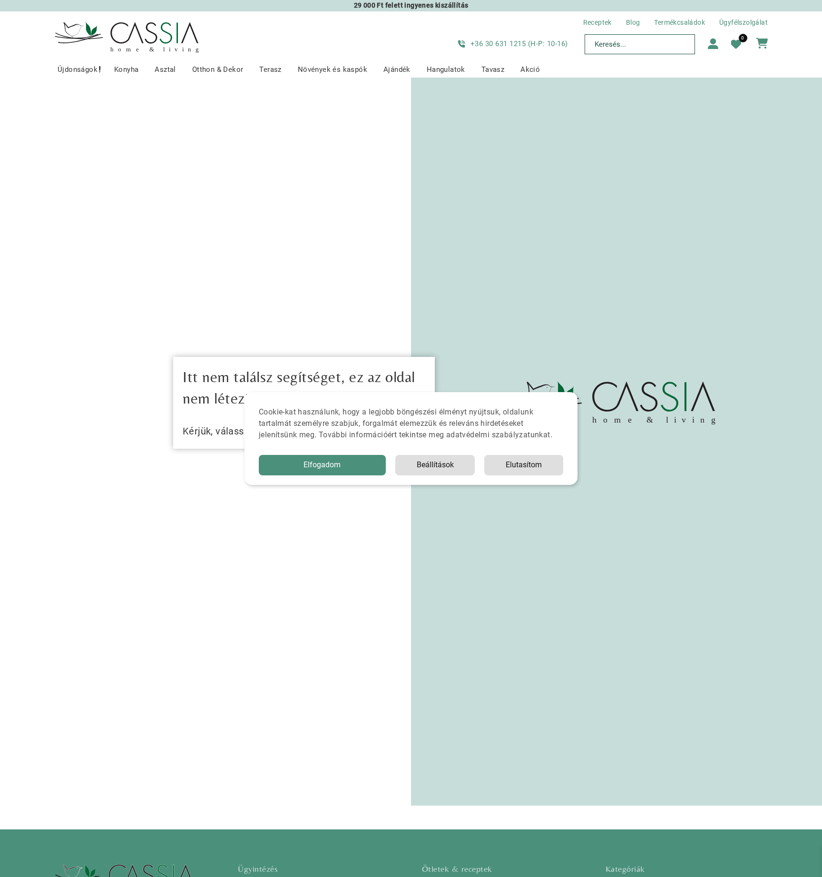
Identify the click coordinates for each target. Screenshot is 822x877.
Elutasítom (524, 464)
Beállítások (435, 464)
